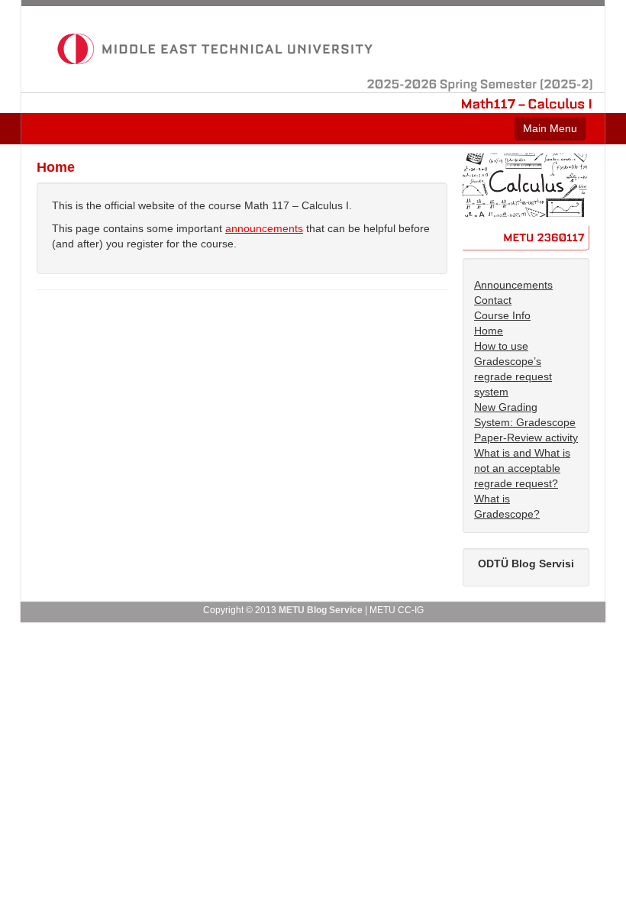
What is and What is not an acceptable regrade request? (522, 468)
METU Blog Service (321, 610)
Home (488, 331)
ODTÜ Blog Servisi (526, 563)
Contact (492, 300)
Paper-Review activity (526, 437)
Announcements (513, 285)
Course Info (502, 315)
